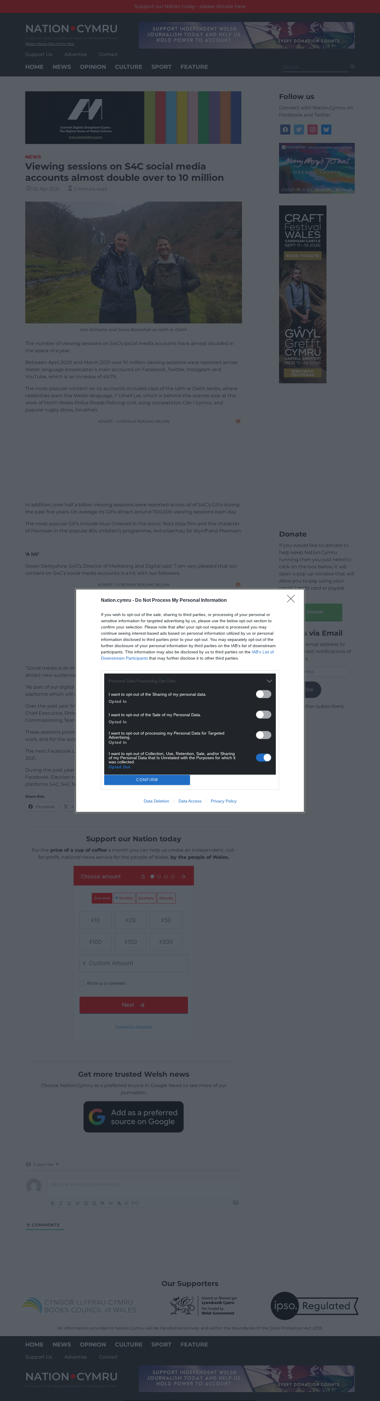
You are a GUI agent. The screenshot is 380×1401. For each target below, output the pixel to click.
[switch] (263, 694)
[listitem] (190, 681)
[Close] (292, 600)
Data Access (190, 801)
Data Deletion (156, 801)
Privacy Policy (224, 801)
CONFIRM (147, 780)
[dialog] (190, 700)
